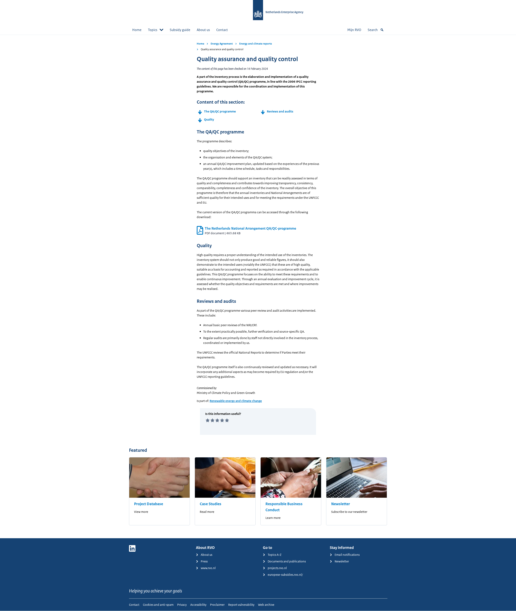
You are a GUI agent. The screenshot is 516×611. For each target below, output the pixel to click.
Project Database (148, 504)
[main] (258, 286)
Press (204, 561)
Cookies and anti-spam (158, 605)
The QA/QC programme (220, 111)
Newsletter (340, 504)
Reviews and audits (280, 111)
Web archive (266, 605)
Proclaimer (217, 605)
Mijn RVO (354, 30)
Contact (222, 30)
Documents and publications (287, 561)
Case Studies (210, 504)
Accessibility (198, 605)
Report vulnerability (241, 605)
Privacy (182, 605)
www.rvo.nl (208, 568)
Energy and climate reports (255, 43)
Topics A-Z (274, 555)
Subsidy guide (180, 30)
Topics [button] (152, 30)
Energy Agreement (222, 43)
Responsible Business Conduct (284, 507)
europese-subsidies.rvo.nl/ (285, 575)
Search (373, 30)
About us (203, 30)
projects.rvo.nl (277, 568)
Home (136, 30)
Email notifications (347, 555)
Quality (209, 119)
